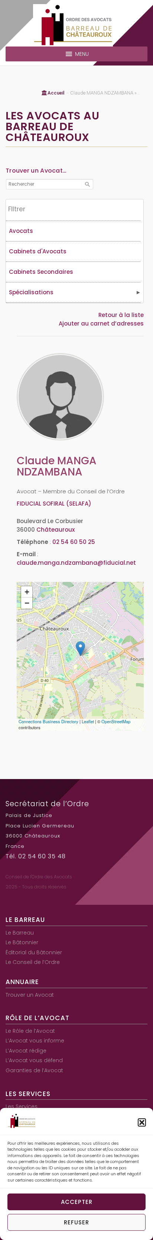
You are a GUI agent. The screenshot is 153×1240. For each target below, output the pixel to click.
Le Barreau (20, 932)
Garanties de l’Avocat (34, 1070)
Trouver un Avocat (30, 995)
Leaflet (88, 721)
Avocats (21, 231)
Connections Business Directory (48, 721)
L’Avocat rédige (26, 1050)
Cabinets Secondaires (41, 272)
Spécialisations (31, 292)
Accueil (56, 93)
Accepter (76, 1202)
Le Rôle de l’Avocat (30, 1031)
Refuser (76, 1222)
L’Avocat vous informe (35, 1040)
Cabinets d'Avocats (37, 251)
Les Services (22, 1106)
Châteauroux (55, 530)
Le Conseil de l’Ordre (33, 962)
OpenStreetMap (115, 721)
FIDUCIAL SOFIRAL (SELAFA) (54, 503)
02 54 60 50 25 (73, 542)
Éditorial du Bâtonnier (34, 952)
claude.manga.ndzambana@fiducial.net (76, 563)
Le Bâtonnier (22, 942)
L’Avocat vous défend (34, 1060)
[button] (142, 1122)
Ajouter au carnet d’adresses (101, 323)
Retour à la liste (121, 315)
